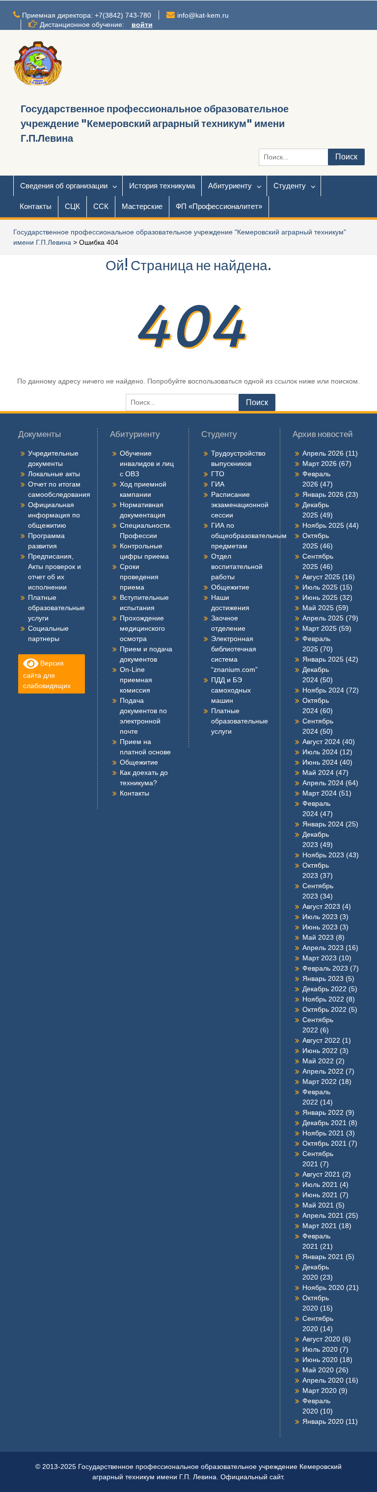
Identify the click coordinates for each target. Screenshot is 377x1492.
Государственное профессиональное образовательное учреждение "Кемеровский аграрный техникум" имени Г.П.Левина (155, 123)
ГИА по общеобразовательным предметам (249, 535)
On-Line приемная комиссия (136, 680)
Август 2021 (321, 1174)
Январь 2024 (323, 824)
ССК (100, 206)
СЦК (72, 206)
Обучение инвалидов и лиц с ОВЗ (147, 463)
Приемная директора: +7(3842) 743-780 (86, 15)
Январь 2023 (323, 978)
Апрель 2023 (323, 948)
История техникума (162, 185)
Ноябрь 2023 (323, 855)
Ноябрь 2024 (323, 690)
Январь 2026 (323, 494)
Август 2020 (321, 1339)
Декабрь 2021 (324, 1123)
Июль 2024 (320, 752)
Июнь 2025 (320, 597)
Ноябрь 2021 (323, 1133)
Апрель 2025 (323, 618)
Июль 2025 (320, 587)
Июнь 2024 (320, 762)
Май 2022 (318, 1061)
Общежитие (139, 762)
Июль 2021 (320, 1184)
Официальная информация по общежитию (54, 515)
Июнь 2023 (320, 927)
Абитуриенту (230, 185)
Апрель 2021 (323, 1215)
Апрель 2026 (323, 453)
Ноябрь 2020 (323, 1287)
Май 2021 (318, 1205)
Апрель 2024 (323, 783)
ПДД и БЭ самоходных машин (231, 690)
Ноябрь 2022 (323, 999)
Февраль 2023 (325, 968)
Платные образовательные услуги (56, 607)
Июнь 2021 (320, 1195)
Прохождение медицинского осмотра (142, 628)
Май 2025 (318, 608)
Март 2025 (319, 628)
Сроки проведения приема (139, 577)
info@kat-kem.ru (203, 15)
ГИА (217, 484)
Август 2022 (321, 1040)
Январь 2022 (323, 1112)
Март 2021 (319, 1226)
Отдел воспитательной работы (237, 566)
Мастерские (142, 206)
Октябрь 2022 (324, 1009)
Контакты (36, 206)
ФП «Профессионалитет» (219, 206)
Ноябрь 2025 (323, 525)
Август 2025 (321, 577)
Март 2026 (319, 463)
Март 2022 (319, 1081)
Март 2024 (319, 793)
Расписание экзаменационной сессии (240, 504)
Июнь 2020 (320, 1359)
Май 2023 (318, 937)
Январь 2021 (323, 1256)
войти (142, 24)
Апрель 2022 (323, 1071)
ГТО (217, 474)
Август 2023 (321, 906)
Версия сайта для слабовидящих (47, 674)
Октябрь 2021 (324, 1143)
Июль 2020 (320, 1349)
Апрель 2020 (323, 1380)
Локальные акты (54, 474)
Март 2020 (319, 1390)
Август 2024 (321, 742)
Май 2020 (318, 1370)
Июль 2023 (320, 917)
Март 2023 (319, 958)
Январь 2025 (323, 659)
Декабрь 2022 (324, 989)
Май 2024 (318, 772)
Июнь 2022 (320, 1051)
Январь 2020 (323, 1421)
